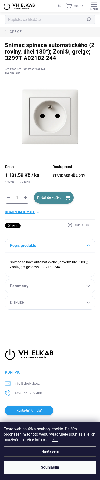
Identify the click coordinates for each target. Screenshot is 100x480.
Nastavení (50, 451)
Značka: (12, 73)
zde (55, 439)
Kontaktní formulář (29, 410)
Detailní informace (20, 212)
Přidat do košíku (49, 198)
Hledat (88, 19)
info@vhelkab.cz (27, 383)
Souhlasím (50, 467)
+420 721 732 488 (28, 393)
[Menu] (94, 6)
